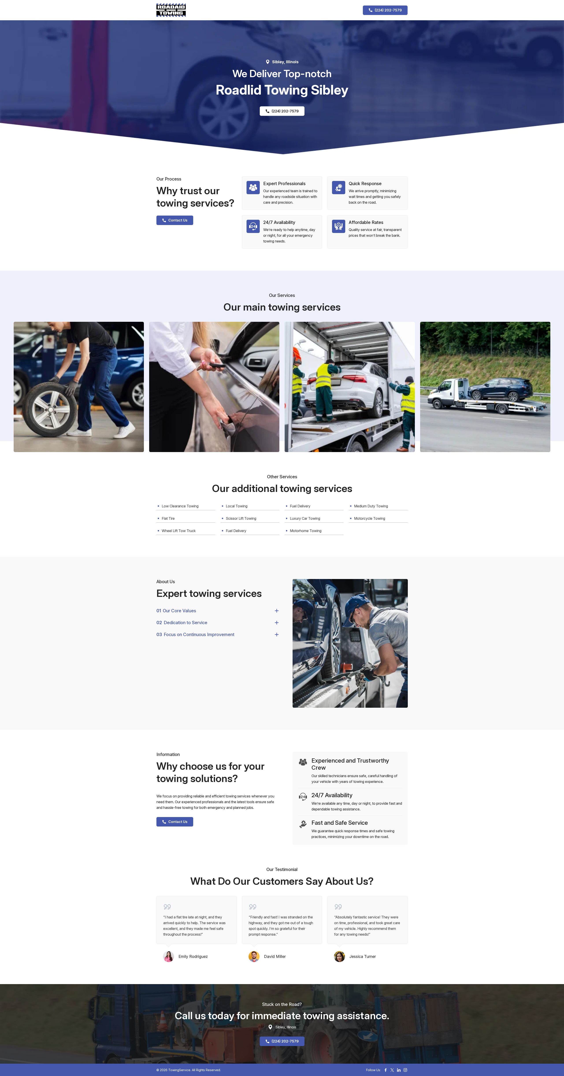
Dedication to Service (181, 622)
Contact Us (177, 220)
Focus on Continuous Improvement (195, 634)
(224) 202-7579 (388, 10)
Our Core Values (176, 610)
